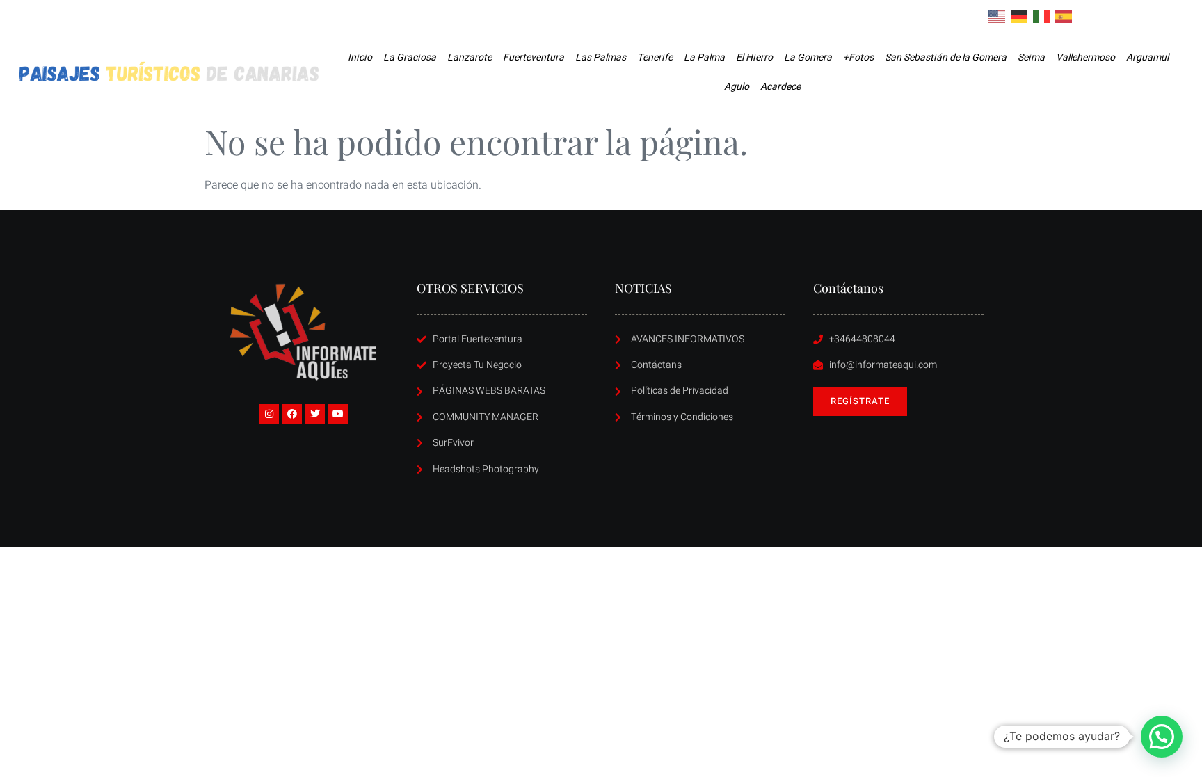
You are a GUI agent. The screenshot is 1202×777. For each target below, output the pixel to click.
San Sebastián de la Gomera (946, 57)
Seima (1031, 57)
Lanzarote (469, 57)
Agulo (736, 86)
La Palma (704, 57)
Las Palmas (600, 57)
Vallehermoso (1085, 57)
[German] (1020, 16)
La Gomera (808, 57)
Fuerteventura (533, 57)
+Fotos (858, 57)
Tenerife (655, 57)
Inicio (360, 57)
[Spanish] (1064, 16)
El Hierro (754, 57)
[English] (997, 16)
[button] (1162, 737)
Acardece (780, 86)
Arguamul (1147, 57)
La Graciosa (409, 57)
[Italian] (1042, 16)
